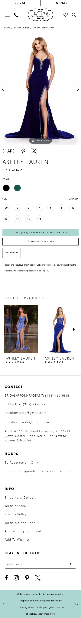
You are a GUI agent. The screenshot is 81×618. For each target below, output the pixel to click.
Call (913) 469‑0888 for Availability (40, 232)
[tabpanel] (40, 89)
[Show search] (74, 15)
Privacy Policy (16, 514)
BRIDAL (20, 3)
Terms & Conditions (20, 523)
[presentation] (27, 329)
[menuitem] (20, 3)
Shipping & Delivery (20, 497)
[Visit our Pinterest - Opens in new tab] (27, 578)
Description (11, 252)
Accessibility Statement (23, 531)
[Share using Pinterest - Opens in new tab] (23, 151)
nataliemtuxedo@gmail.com (27, 422)
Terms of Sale (15, 506)
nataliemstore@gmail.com (25, 413)
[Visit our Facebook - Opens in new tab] (6, 578)
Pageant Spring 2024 (43, 28)
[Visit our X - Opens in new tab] (37, 578)
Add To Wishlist (17, 539)
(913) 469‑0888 (57, 395)
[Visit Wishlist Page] (66, 15)
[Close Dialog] (4, 604)
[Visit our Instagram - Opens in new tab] (16, 578)
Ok (76, 604)
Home (7, 28)
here (52, 613)
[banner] (40, 14)
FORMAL (61, 3)
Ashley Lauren (21, 28)
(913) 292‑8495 (35, 404)
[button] (7, 15)
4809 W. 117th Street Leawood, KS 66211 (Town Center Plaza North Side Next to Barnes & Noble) (37, 435)
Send (72, 564)
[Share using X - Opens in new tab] (34, 151)
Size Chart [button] (73, 199)
